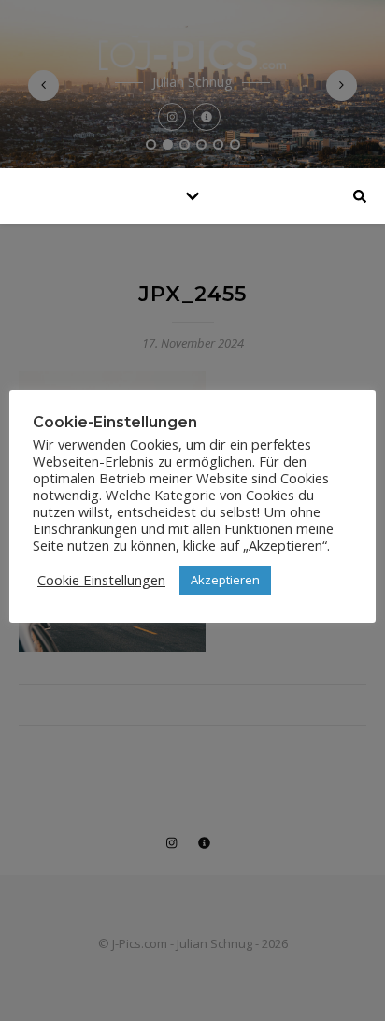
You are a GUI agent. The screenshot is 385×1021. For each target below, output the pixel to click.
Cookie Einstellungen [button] (101, 579)
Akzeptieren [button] (225, 579)
